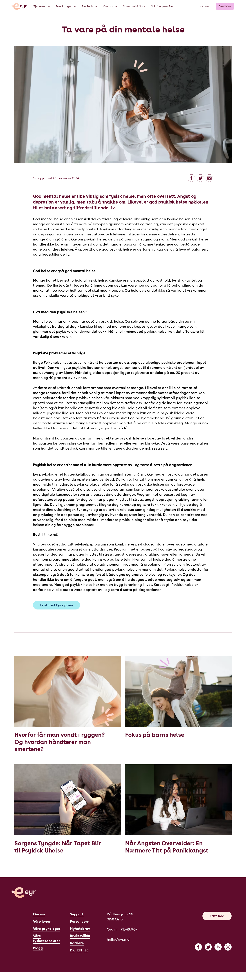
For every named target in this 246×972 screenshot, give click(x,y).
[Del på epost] (209, 178)
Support (77, 914)
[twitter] (208, 947)
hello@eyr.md (118, 939)
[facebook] (198, 947)
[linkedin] (218, 947)
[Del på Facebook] (191, 178)
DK (72, 950)
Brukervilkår (80, 935)
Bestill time (225, 6)
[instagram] (228, 947)
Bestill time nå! (45, 534)
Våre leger (42, 921)
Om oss (39, 914)
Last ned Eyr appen (56, 605)
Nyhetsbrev (80, 928)
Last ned (204, 6)
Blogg (38, 948)
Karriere (77, 943)
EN (79, 950)
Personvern (79, 921)
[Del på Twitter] (200, 178)
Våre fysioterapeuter (46, 938)
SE (86, 950)
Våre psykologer (46, 928)
